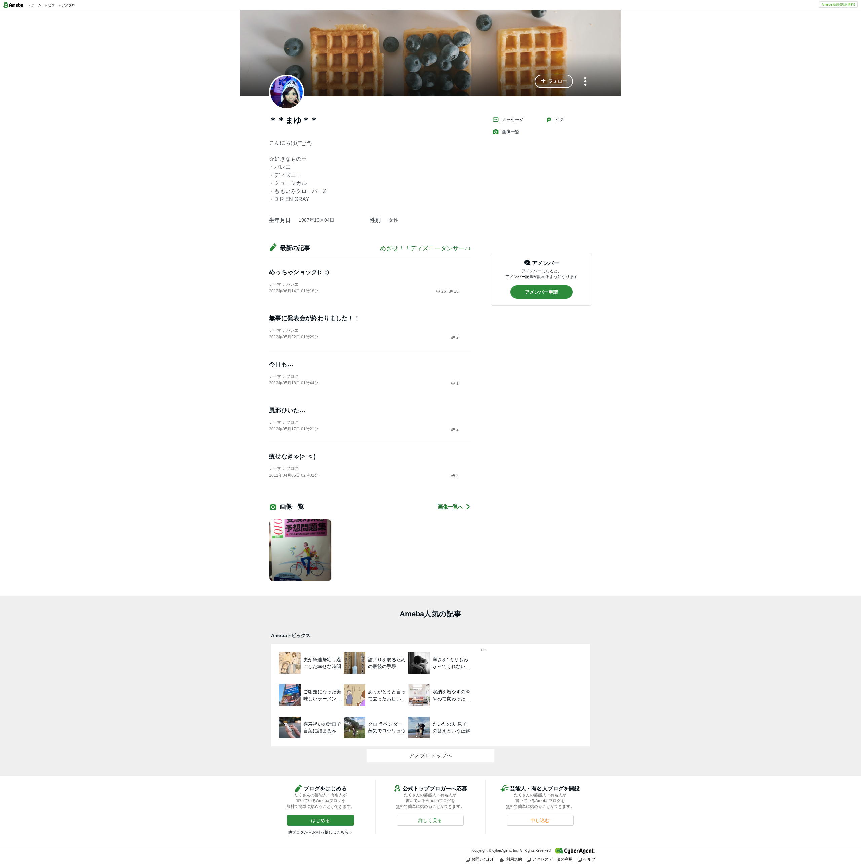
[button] (554, 81)
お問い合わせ (483, 859)
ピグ (559, 119)
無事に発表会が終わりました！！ (314, 318)
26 (443, 291)
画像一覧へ (450, 507)
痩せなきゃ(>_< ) (292, 456)
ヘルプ (589, 859)
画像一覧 (510, 131)
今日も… (281, 364)
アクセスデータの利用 (552, 859)
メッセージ (513, 119)
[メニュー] (585, 82)
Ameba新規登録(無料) (838, 4)
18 (456, 291)
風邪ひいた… (287, 410)
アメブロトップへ (430, 755)
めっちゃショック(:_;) (299, 272)
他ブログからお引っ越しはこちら (318, 832)
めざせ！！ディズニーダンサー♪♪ (425, 248)
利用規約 (514, 859)
